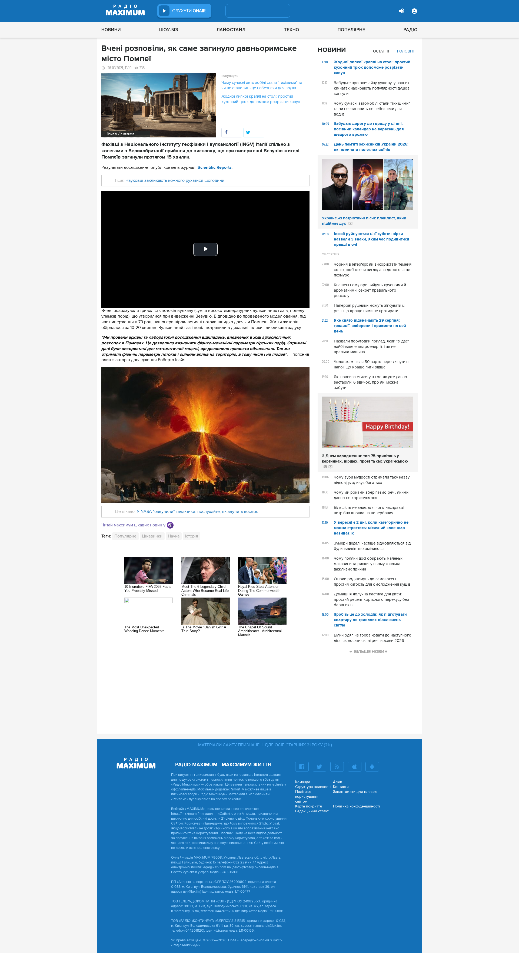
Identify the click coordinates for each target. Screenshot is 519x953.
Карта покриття (308, 806)
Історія (191, 536)
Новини (111, 29)
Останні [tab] (381, 51)
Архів (337, 782)
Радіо (411, 29)
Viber (170, 525)
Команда (302, 782)
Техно (291, 29)
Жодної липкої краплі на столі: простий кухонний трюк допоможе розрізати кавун (260, 99)
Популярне (351, 29)
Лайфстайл (231, 29)
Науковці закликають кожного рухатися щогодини (174, 180)
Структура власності (313, 786)
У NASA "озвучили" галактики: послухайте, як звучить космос (197, 511)
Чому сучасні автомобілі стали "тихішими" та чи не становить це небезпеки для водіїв (261, 85)
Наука (173, 536)
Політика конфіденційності (356, 806)
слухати (189, 11)
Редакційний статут (312, 811)
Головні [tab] (405, 51)
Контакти (341, 786)
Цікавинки (152, 536)
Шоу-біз (168, 29)
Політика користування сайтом (307, 796)
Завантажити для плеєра (355, 791)
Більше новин (371, 651)
